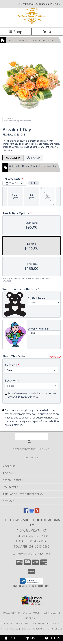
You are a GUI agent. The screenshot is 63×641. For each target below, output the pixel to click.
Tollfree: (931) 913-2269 (31, 546)
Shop (18, 31)
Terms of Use (54, 628)
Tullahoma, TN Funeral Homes (21, 612)
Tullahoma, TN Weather (14, 623)
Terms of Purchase (32, 628)
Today (34, 183)
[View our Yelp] (37, 512)
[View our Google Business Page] (31, 512)
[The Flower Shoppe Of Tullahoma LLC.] (31, 23)
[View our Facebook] (26, 512)
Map (33, 638)
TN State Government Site (47, 623)
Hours (54, 638)
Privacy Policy (9, 628)
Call (11, 638)
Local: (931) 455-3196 (31, 541)
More (7, 150)
